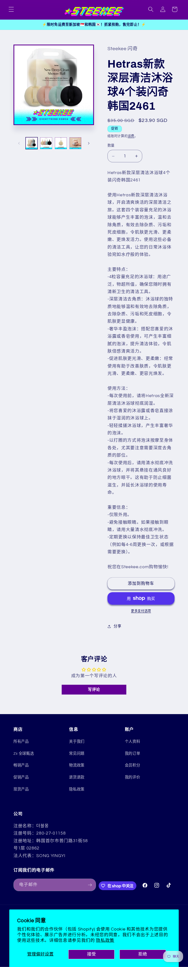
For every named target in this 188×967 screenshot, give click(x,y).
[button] (11, 9)
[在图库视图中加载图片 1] (32, 143)
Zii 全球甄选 (23, 753)
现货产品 (21, 789)
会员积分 (132, 765)
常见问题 (76, 753)
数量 (111, 145)
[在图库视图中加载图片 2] (46, 143)
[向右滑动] (88, 143)
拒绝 (142, 954)
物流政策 (76, 765)
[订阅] (90, 885)
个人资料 (132, 741)
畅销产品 (21, 765)
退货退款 (76, 777)
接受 (91, 954)
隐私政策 (105, 940)
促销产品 (21, 777)
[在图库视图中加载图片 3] (61, 143)
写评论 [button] (94, 690)
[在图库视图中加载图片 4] (76, 143)
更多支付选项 (141, 611)
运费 (131, 136)
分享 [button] (117, 626)
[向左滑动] (18, 143)
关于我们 (76, 741)
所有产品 (21, 741)
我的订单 (132, 753)
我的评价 (132, 777)
